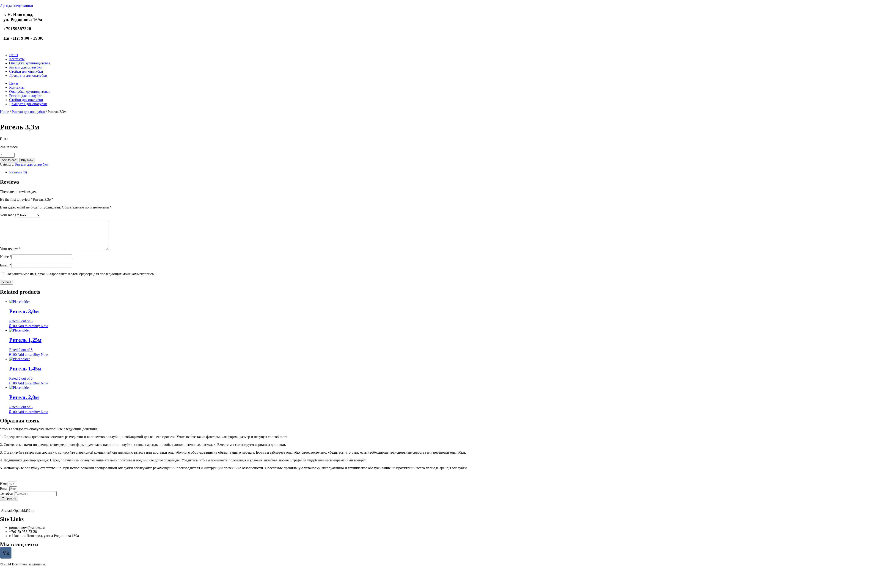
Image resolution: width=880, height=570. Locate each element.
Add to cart (9, 160)
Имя (4, 484)
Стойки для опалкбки (26, 71)
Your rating (9, 215)
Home (4, 112)
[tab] (444, 172)
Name (5, 257)
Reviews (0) (18, 172)
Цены (13, 55)
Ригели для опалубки (25, 67)
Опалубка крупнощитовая (29, 63)
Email (5, 265)
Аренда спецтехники (16, 6)
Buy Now (27, 160)
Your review (10, 249)
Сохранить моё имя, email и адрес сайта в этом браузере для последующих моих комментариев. (80, 274)
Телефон (7, 493)
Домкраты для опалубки (28, 75)
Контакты (17, 59)
